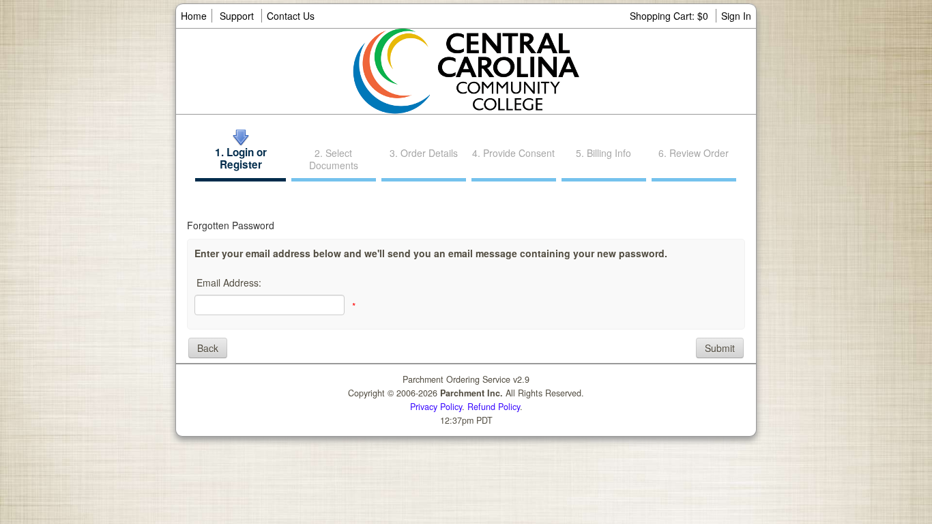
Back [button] (207, 348)
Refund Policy (493, 407)
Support (237, 16)
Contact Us (291, 16)
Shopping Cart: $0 (670, 16)
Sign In (736, 16)
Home (194, 16)
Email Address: (228, 282)
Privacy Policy (436, 407)
